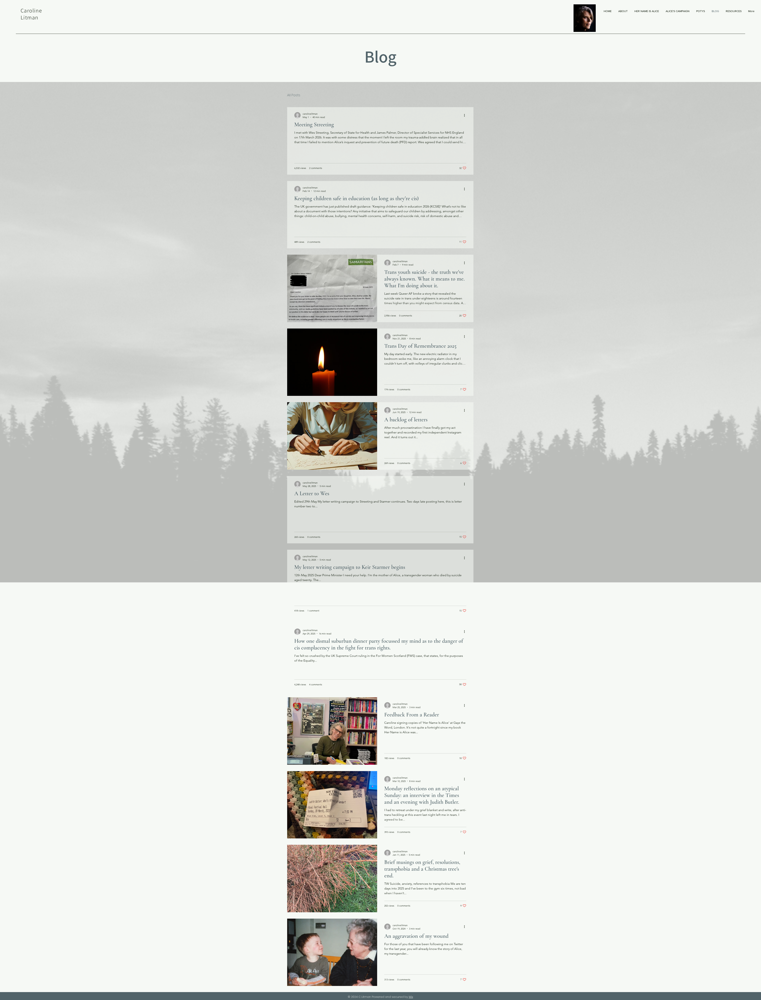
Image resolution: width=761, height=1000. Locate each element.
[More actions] (465, 115)
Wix (411, 997)
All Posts (293, 95)
